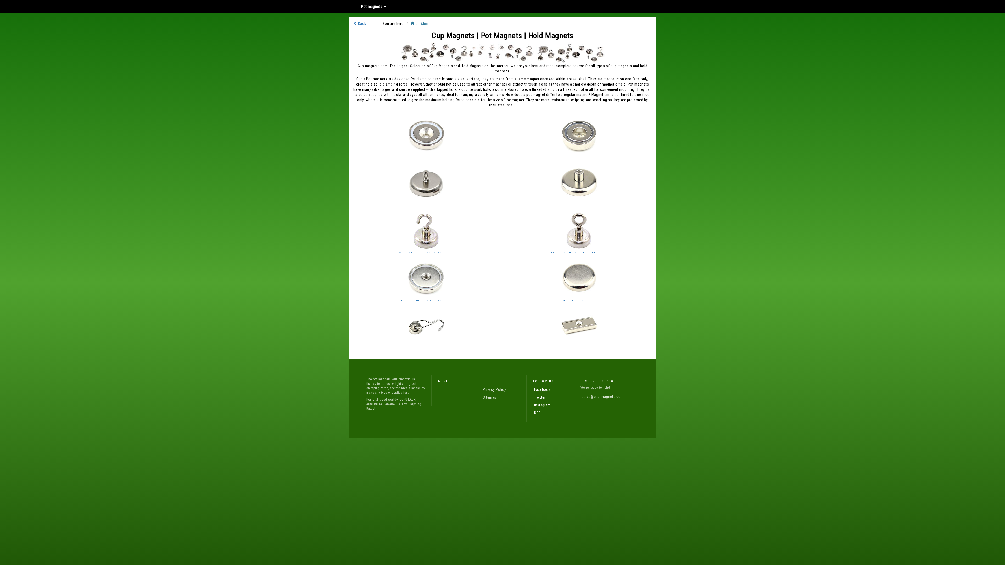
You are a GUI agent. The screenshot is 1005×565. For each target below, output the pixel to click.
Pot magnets (372, 6)
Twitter (540, 397)
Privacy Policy (494, 389)
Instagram (542, 405)
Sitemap (489, 397)
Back (361, 23)
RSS (537, 413)
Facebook (542, 389)
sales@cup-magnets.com (603, 396)
